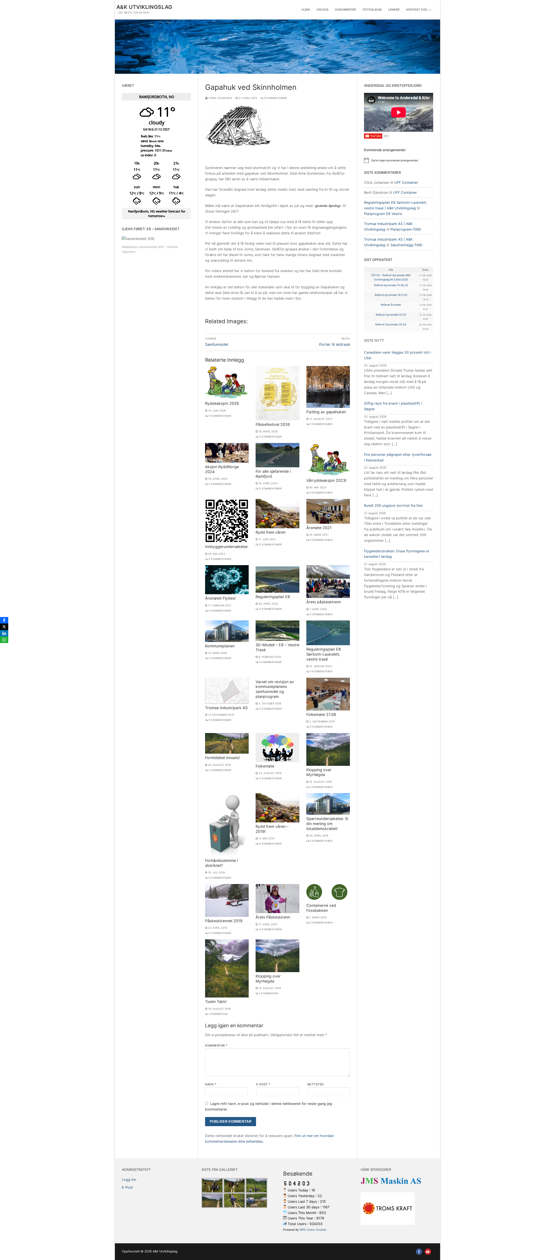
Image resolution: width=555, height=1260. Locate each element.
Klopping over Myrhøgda (318, 772)
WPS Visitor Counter (313, 1229)
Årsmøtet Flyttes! (220, 598)
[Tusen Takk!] (227, 968)
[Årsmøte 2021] (328, 511)
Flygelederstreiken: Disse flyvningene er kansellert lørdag (396, 554)
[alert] (398, 160)
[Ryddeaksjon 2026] (227, 382)
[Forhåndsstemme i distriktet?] (227, 824)
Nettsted (315, 1084)
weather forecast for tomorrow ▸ (156, 213)
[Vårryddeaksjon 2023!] (328, 459)
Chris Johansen (220, 98)
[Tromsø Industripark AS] (227, 691)
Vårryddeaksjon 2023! (326, 480)
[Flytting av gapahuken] (328, 387)
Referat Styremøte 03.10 (391, 314)
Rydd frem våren (271, 532)
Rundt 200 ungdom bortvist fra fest (393, 505)
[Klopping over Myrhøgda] (328, 749)
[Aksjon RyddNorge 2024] (227, 453)
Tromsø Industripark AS (226, 707)
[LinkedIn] (4, 633)
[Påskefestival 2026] (277, 393)
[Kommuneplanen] (227, 631)
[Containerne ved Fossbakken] (328, 892)
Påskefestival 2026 (273, 424)
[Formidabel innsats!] (227, 743)
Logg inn (129, 1179)
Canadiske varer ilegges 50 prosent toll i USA (397, 355)
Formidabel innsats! (222, 757)
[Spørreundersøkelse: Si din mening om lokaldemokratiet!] (328, 804)
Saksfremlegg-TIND (406, 245)
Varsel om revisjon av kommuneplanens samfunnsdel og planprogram (275, 689)
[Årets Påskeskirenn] (277, 898)
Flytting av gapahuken (326, 412)
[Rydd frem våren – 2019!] (277, 807)
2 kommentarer (219, 770)
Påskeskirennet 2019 (223, 921)
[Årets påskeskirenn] (328, 581)
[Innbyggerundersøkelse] (227, 521)
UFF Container (406, 182)
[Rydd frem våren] (277, 513)
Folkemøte (265, 766)
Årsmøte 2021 (318, 527)
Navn (210, 1084)
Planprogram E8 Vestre (383, 214)
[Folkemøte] (277, 747)
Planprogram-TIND (405, 229)
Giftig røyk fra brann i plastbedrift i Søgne (393, 406)
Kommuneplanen (220, 646)
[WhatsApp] (4, 640)
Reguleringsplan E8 (273, 596)
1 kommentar (218, 1014)
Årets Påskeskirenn (273, 917)
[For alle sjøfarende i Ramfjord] (277, 455)
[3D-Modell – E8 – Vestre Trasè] (277, 630)
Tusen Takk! (216, 1001)
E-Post (127, 1187)
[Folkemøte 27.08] (328, 694)
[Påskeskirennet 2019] (227, 900)
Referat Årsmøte (391, 304)
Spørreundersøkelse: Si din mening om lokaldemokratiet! (327, 823)
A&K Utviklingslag (144, 7)
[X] (4, 626)
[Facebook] (419, 1252)
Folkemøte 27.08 (321, 714)
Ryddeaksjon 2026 (222, 403)
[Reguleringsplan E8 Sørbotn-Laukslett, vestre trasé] (328, 632)
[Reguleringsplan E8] (277, 578)
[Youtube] (428, 1252)
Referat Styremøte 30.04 (390, 324)
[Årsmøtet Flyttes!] (227, 579)
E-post (263, 1084)
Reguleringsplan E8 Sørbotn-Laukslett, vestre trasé (323, 654)
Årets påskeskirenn (323, 602)
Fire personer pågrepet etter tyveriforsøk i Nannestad (398, 457)
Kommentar (216, 1045)
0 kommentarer (275, 98)
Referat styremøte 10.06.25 (391, 285)
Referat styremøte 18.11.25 (391, 295)
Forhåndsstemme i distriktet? (221, 863)
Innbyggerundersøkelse (226, 546)
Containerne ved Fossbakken (321, 908)
